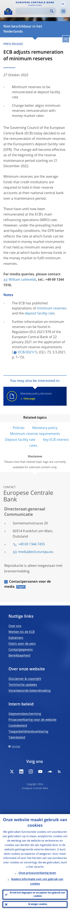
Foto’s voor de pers (22, 643)
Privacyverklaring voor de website (32, 719)
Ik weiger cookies (37, 904)
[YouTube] (40, 771)
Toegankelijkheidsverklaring (28, 731)
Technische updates (22, 684)
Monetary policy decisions (36, 396)
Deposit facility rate (20, 440)
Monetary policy (44, 428)
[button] (63, 3)
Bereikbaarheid (19, 655)
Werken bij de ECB (21, 632)
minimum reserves (52, 308)
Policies (19, 428)
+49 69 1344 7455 (31, 544)
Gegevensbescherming (24, 713)
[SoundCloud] (50, 771)
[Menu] (63, 11)
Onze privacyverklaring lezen (37, 873)
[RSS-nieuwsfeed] (59, 771)
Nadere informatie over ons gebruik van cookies (37, 881)
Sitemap (16, 746)
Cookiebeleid (17, 725)
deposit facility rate (40, 313)
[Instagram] (31, 771)
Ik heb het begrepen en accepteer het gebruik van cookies (37, 894)
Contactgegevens (20, 649)
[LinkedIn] (21, 771)
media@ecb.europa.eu (35, 552)
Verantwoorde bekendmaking (29, 690)
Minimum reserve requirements (35, 434)
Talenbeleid (16, 737)
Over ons (14, 626)
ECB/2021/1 (27, 352)
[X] (12, 771)
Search (52, 11)
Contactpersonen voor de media (27, 584)
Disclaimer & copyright (24, 678)
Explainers (15, 637)
